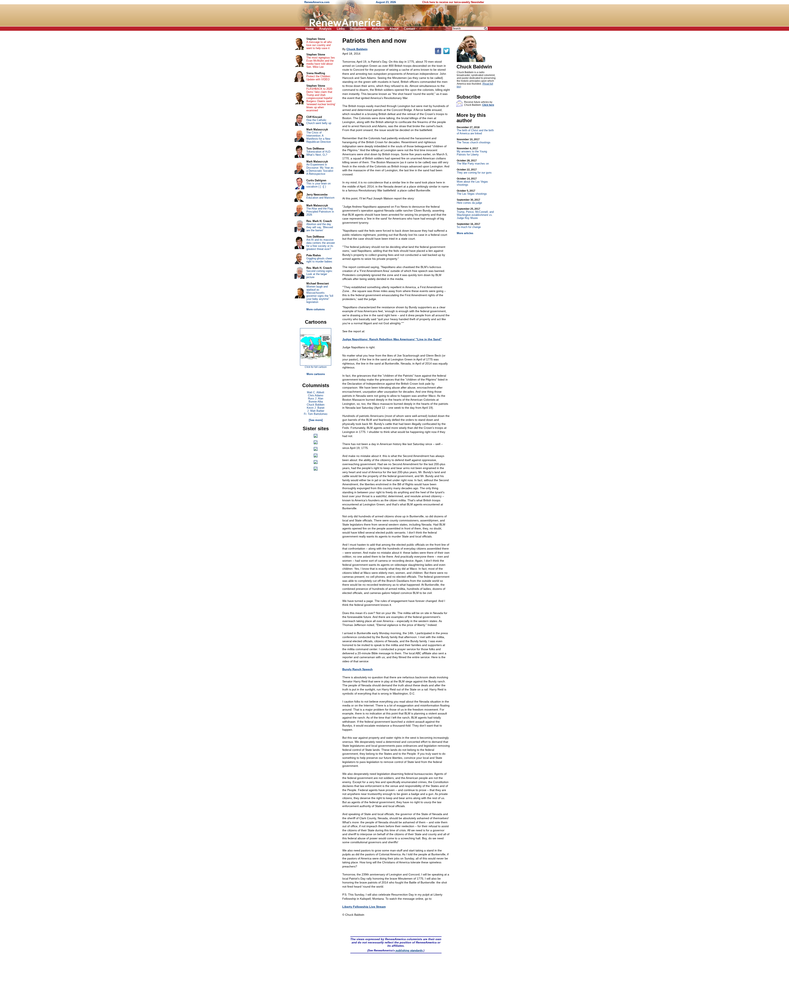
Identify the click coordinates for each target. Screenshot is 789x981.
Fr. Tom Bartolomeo (315, 413)
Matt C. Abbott (315, 392)
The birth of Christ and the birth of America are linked (475, 130)
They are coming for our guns (474, 171)
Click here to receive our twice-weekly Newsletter (453, 2)
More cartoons (316, 374)
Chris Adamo (315, 395)
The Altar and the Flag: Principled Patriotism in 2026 (320, 211)
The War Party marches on (473, 162)
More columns (315, 309)
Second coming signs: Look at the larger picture (319, 274)
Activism (378, 28)
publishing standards (409, 950)
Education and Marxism (320, 197)
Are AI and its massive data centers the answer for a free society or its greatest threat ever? (320, 244)
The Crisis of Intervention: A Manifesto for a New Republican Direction (318, 137)
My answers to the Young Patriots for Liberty (472, 151)
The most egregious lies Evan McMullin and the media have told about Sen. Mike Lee (320, 62)
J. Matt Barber (315, 410)
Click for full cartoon (316, 367)
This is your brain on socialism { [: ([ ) (318, 185)
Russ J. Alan (315, 398)
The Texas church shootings (473, 141)
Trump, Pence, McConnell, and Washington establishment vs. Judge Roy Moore (475, 213)
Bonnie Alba (316, 401)
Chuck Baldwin (315, 404)
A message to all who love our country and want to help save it (319, 45)
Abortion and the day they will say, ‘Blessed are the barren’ (319, 227)
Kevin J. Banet (315, 407)
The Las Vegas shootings (472, 192)
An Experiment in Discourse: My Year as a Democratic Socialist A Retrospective (319, 169)
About (394, 28)
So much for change (469, 226)
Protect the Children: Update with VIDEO (318, 78)
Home (309, 28)
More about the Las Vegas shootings (472, 181)
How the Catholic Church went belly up (318, 121)
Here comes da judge (469, 201)
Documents (358, 28)
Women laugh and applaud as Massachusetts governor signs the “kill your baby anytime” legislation (319, 294)
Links (341, 28)
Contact (409, 28)
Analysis (325, 28)
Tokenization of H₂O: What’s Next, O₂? (318, 153)
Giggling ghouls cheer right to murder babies (319, 260)
